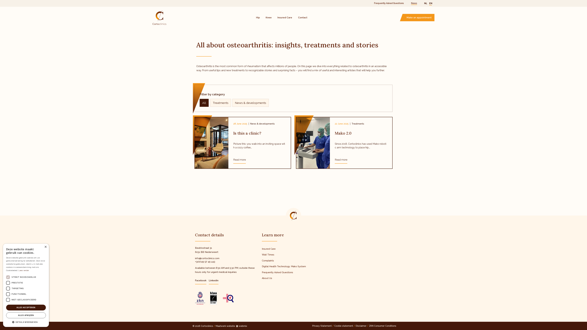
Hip (258, 17)
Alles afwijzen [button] (26, 315)
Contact (302, 17)
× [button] (45, 247)
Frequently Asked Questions (389, 3)
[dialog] (26, 285)
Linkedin (213, 280)
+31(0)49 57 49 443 (205, 261)
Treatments (220, 103)
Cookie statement (343, 326)
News (414, 3)
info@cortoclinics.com (207, 258)
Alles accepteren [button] (26, 307)
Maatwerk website (225, 326)
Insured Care (284, 17)
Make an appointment (419, 17)
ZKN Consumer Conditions (382, 326)
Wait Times (268, 254)
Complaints (268, 260)
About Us (267, 278)
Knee (269, 17)
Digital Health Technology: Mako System (284, 266)
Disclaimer (361, 326)
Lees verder (23, 270)
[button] (26, 322)
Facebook (200, 280)
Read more (239, 159)
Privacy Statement (322, 326)
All (204, 103)
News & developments (250, 103)
